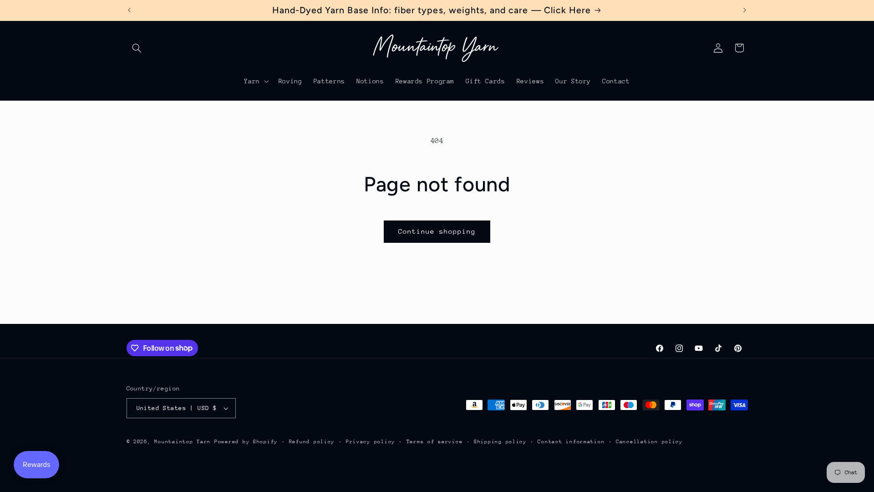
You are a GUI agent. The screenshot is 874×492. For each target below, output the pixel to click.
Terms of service (435, 442)
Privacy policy (370, 442)
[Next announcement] (745, 10)
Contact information (571, 442)
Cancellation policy (649, 442)
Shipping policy (500, 442)
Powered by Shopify (246, 442)
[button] (137, 47)
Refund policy (312, 442)
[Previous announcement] (129, 10)
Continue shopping (437, 231)
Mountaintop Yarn (182, 442)
